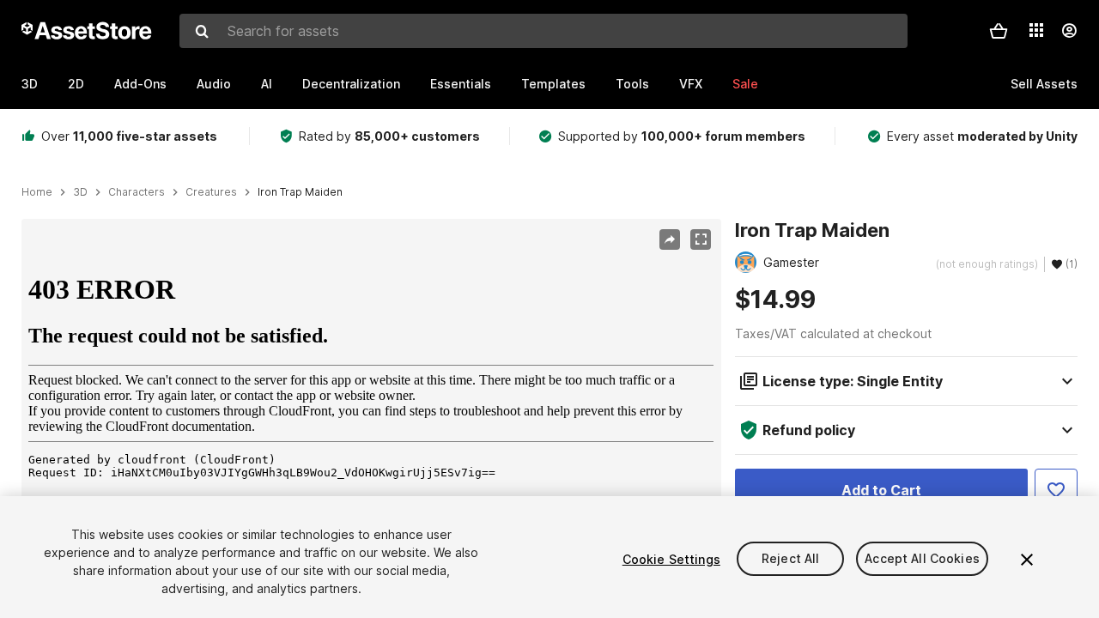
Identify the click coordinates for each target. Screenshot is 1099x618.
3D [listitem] (80, 192)
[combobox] (543, 31)
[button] (998, 31)
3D (29, 83)
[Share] (669, 239)
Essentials (460, 83)
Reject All (790, 559)
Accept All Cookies (922, 559)
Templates (553, 83)
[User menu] (1069, 30)
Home (36, 192)
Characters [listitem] (136, 192)
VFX (690, 83)
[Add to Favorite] (1056, 490)
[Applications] (1036, 30)
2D (76, 83)
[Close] (1027, 560)
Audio (214, 83)
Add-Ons (140, 83)
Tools (632, 83)
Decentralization (351, 83)
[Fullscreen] (700, 239)
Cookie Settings (671, 559)
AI (266, 83)
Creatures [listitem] (211, 192)
